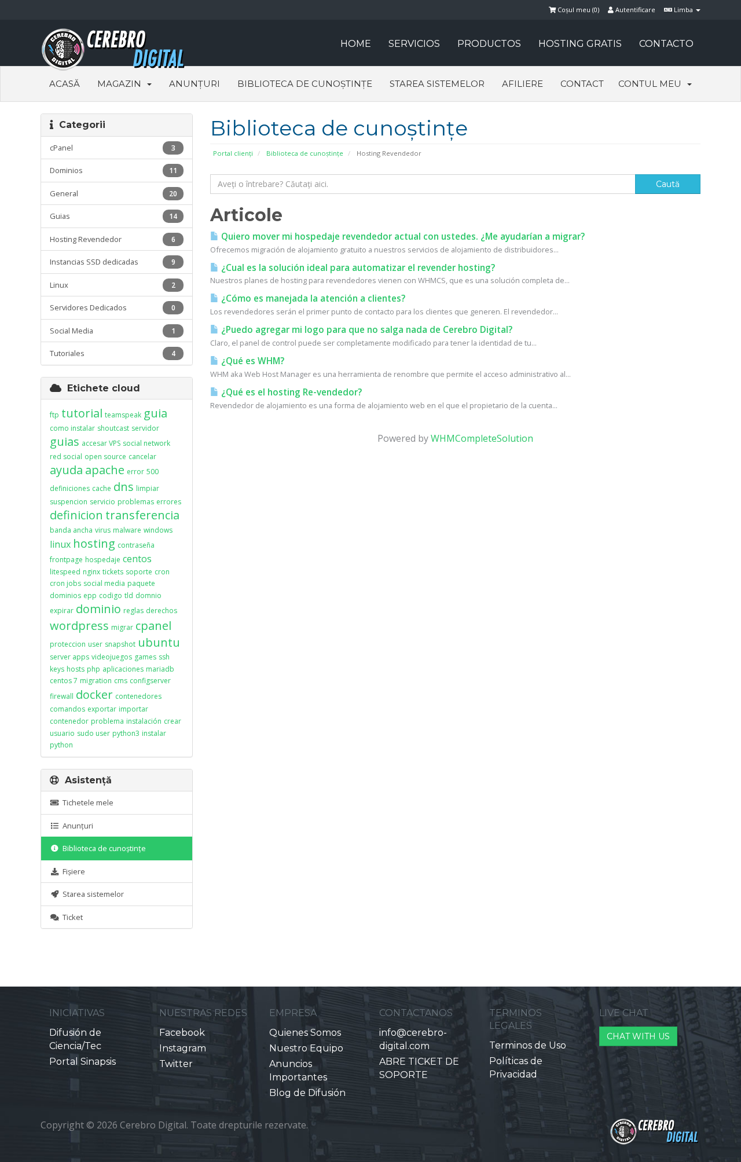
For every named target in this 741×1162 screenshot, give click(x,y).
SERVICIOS (414, 43)
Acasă (64, 83)
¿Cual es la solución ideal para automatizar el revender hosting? (357, 268)
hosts (76, 669)
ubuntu (159, 642)
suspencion (68, 502)
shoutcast (113, 428)
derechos (161, 610)
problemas (136, 502)
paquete (141, 583)
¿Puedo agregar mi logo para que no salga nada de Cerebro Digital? (365, 330)
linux (60, 544)
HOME (355, 43)
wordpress (79, 625)
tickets (112, 572)
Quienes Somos (305, 1032)
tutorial (81, 413)
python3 (126, 733)
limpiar (147, 488)
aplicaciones (123, 669)
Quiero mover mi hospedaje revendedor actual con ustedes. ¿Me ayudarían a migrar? (402, 236)
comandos (67, 709)
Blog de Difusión (307, 1092)
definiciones (70, 488)
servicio (102, 502)
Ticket (71, 917)
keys (57, 669)
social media (104, 583)
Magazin (121, 83)
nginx (91, 572)
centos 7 (64, 681)
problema (107, 721)
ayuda (66, 470)
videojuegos (111, 657)
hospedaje (102, 559)
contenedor (69, 721)
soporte (139, 572)
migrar (122, 627)
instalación (144, 721)
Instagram (182, 1048)
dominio (98, 609)
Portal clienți (233, 153)
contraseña (136, 545)
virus (103, 530)
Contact (582, 83)
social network (146, 443)
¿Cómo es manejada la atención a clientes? (312, 298)
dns (123, 486)
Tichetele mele (86, 802)
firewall (62, 696)
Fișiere (72, 871)
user (95, 644)
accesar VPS (101, 443)
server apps (69, 657)
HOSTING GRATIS (580, 43)
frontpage (66, 559)
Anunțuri (194, 83)
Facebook (182, 1032)
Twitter (176, 1063)
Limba (683, 9)
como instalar (72, 428)
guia (155, 413)
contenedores (138, 696)
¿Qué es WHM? (251, 361)
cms (120, 681)
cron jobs (65, 583)
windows (158, 530)
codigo (110, 595)
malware (127, 530)
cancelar (142, 456)
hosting (94, 543)
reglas (133, 610)
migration (96, 681)
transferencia (142, 515)
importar (133, 709)
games (145, 657)
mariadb (160, 669)
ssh (164, 657)
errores (168, 502)
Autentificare (634, 9)
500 (152, 471)
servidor (145, 428)
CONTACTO (666, 43)
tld (128, 595)
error (135, 471)
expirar (62, 610)
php (93, 669)
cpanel (153, 625)
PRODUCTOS (489, 43)
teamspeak (123, 415)
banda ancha (71, 530)
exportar (101, 709)
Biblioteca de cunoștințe (304, 83)
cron (162, 572)
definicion (76, 515)
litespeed (65, 572)
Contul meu (652, 83)
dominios (65, 595)
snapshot (120, 644)
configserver (150, 681)
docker (94, 694)
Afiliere (522, 83)
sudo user (93, 733)
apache (104, 470)
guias (64, 441)
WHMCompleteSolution (482, 438)
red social (66, 456)
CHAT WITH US (638, 1036)
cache (101, 488)
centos (137, 558)
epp (90, 595)
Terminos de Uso (527, 1045)
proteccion (68, 644)
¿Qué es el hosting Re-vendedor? (290, 392)
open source (105, 456)
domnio (148, 595)
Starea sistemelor (437, 83)
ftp (54, 415)
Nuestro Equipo (306, 1048)
